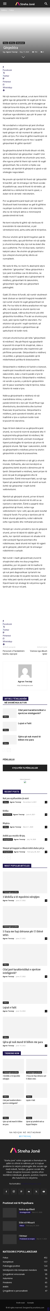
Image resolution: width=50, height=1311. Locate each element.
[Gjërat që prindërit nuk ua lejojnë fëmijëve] (36, 1112)
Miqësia (6, 823)
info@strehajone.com (31, 1183)
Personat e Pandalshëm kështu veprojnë (14, 652)
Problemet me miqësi (27, 1239)
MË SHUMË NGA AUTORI (15, 703)
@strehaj (25, 1136)
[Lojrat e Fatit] (10, 726)
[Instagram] (14, 1191)
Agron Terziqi (12, 52)
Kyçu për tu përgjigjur (25, 768)
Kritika (5, 810)
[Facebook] (6, 1191)
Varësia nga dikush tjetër (38, 652)
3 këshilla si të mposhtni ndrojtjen (21, 896)
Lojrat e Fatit (24, 723)
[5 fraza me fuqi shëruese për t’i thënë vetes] (25, 917)
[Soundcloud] (29, 1191)
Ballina (4, 10)
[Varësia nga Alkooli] (10, 1213)
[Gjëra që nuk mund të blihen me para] (10, 740)
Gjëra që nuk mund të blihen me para (23, 1042)
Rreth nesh (20, 1303)
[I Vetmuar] (10, 1239)
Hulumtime (7, 814)
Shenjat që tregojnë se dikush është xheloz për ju (23, 848)
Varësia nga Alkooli (27, 1209)
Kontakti (30, 1303)
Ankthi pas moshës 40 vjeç (14, 835)
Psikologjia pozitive (11, 892)
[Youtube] (44, 1191)
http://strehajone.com (25, 685)
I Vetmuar (23, 1236)
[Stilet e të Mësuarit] (10, 1226)
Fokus (11, 10)
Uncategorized (25, 1212)
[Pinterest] (21, 1191)
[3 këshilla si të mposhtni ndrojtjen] (25, 882)
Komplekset (20, 43)
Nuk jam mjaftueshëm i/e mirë (16, 798)
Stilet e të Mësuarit (27, 1222)
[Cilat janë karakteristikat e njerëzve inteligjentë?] (10, 713)
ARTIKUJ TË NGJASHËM (15, 699)
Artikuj (12, 43)
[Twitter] (36, 1191)
